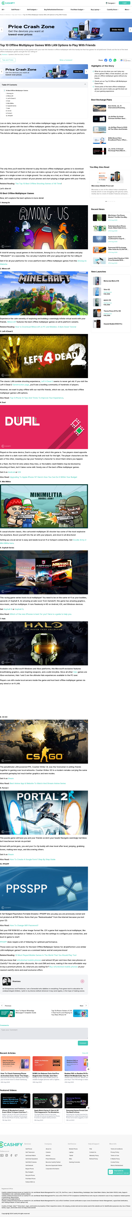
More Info (112, 1144)
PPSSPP (3, 942)
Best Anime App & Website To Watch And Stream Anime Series (38, 783)
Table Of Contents (9, 85)
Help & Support (93, 1144)
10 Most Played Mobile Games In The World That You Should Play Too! (46, 955)
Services (27, 1144)
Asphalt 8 (8, 609)
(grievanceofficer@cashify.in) (11, 1199)
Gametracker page (20, 385)
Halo (75, 672)
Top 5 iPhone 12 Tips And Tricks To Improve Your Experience (36, 398)
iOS (19, 472)
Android (11, 472)
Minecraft (11, 322)
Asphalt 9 (19, 609)
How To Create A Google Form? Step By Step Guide (32, 859)
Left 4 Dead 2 (47, 381)
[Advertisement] (44, 151)
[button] (124, 3)
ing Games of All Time (51, 183)
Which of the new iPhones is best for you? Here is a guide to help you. (41, 614)
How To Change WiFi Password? (24, 925)
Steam (11, 778)
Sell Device (72, 1144)
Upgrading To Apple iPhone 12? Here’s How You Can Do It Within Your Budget (43, 477)
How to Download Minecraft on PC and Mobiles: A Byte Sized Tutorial (45, 327)
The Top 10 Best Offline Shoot (28, 183)
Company (48, 1144)
